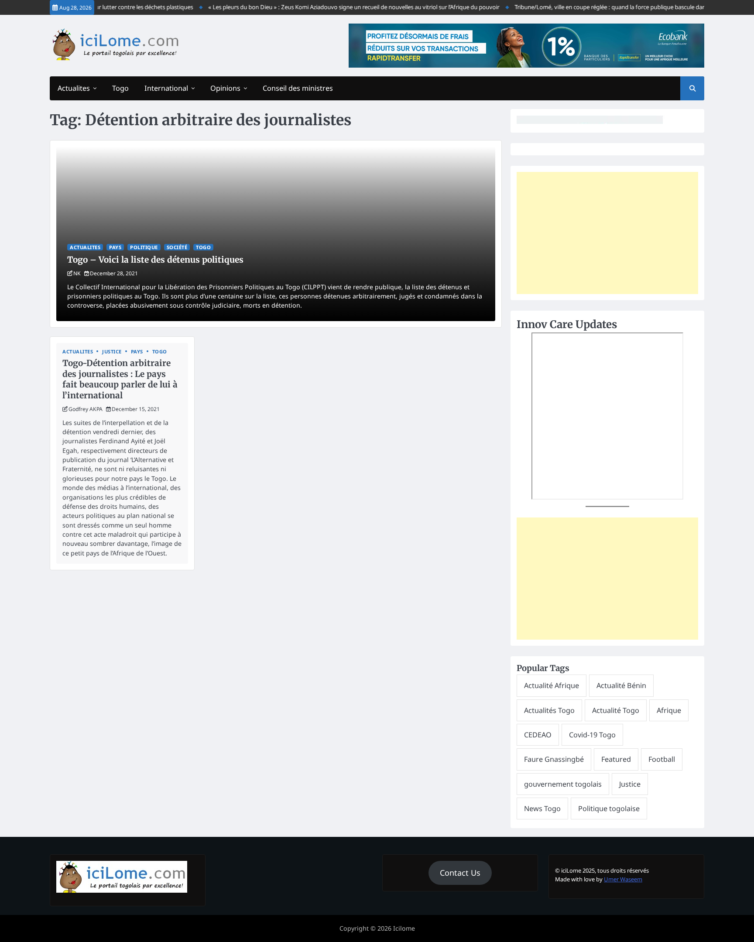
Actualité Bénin (621, 685)
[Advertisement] (607, 233)
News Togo (542, 808)
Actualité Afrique (551, 685)
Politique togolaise (609, 808)
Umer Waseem (623, 879)
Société (177, 247)
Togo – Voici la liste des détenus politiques (155, 259)
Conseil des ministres (298, 88)
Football (661, 759)
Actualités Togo (549, 710)
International (166, 88)
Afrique (669, 710)
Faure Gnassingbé (554, 759)
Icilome (404, 928)
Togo (120, 88)
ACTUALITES (85, 247)
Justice (112, 351)
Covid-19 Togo (592, 735)
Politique (144, 247)
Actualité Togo (615, 710)
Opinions (225, 88)
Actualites (74, 88)
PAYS (115, 247)
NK (77, 273)
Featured (616, 759)
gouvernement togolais (563, 784)
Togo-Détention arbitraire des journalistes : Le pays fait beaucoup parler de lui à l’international (120, 379)
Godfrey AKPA (86, 409)
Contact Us (460, 872)
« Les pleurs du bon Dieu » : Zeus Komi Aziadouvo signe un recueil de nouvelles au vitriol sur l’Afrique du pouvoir (342, 7)
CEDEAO (538, 735)
